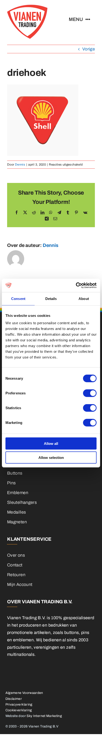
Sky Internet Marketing (44, 716)
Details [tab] (51, 298)
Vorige (88, 49)
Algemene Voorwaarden (24, 693)
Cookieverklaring (18, 710)
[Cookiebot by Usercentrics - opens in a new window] (76, 285)
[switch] (90, 393)
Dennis (20, 164)
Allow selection (51, 457)
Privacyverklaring (18, 704)
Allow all (51, 444)
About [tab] (84, 298)
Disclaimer (13, 699)
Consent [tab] (18, 298)
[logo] (27, 7)
